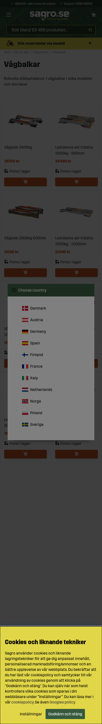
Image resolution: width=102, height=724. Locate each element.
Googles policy (62, 702)
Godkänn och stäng (65, 714)
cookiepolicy (22, 702)
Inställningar (31, 714)
